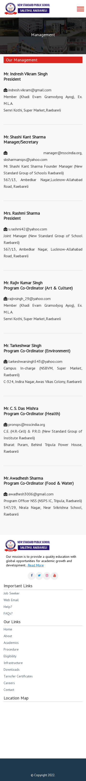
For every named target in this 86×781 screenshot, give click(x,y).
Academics (11, 642)
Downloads (12, 669)
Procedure (11, 649)
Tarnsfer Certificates (18, 676)
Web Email (11, 600)
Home (8, 629)
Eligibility (10, 656)
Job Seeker (12, 593)
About (8, 636)
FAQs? (8, 613)
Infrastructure (13, 663)
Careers (9, 683)
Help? (8, 607)
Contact (9, 689)
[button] (79, 7)
